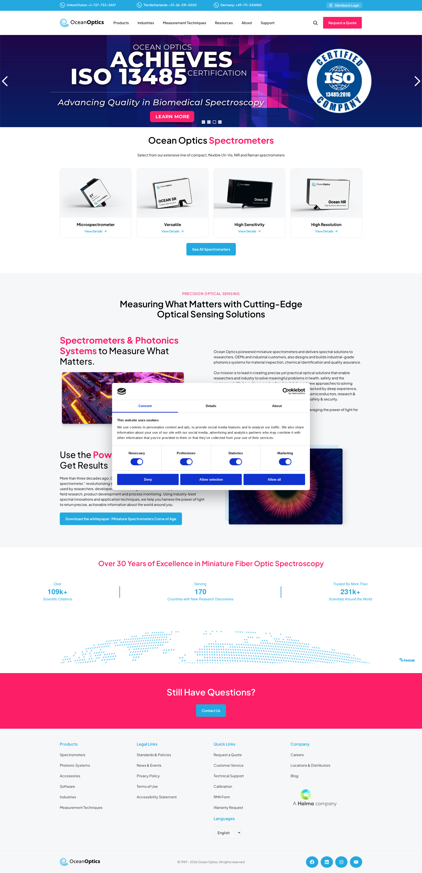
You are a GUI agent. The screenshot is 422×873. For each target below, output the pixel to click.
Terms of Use (147, 786)
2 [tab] (209, 122)
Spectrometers (72, 754)
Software (67, 786)
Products (121, 22)
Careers (297, 754)
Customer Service (229, 765)
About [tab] (277, 406)
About (247, 22)
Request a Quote (342, 22)
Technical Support (229, 775)
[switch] (186, 461)
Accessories (70, 775)
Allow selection (211, 479)
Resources (224, 22)
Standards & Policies (154, 754)
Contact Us (211, 710)
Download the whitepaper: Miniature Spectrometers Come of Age (120, 518)
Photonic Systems (75, 765)
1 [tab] (203, 122)
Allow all (274, 479)
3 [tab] (214, 122)
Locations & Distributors (310, 765)
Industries (146, 22)
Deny (148, 479)
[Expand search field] (315, 23)
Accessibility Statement (157, 797)
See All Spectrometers (211, 249)
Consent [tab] (145, 406)
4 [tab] (220, 122)
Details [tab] (211, 406)
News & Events (149, 765)
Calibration (223, 786)
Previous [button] (5, 81)
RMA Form (222, 797)
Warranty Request (228, 807)
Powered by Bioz (132, 671)
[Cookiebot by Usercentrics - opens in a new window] (286, 391)
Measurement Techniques (184, 22)
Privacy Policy (148, 775)
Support (268, 22)
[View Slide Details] (211, 81)
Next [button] (416, 81)
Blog (294, 775)
